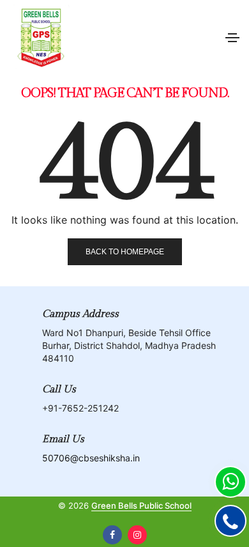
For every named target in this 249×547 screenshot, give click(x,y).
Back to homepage (125, 251)
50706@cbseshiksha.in (91, 457)
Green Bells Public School (141, 505)
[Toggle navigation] (232, 37)
